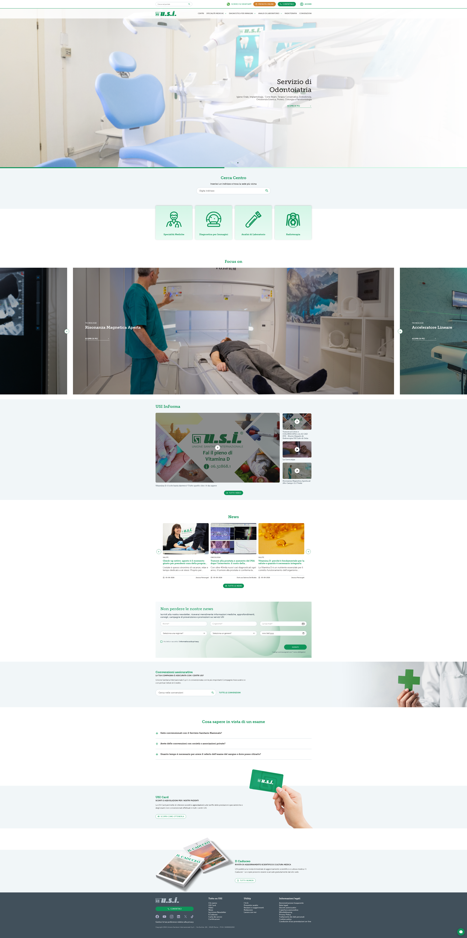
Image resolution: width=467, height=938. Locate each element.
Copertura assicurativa (288, 910)
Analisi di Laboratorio (268, 13)
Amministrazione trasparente (291, 903)
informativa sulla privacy (189, 642)
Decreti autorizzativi (287, 908)
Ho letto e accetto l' (181, 642)
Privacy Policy (285, 914)
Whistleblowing (285, 912)
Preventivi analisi (251, 905)
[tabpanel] (233, 88)
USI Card (212, 905)
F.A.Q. (246, 903)
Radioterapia (291, 13)
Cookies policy (285, 919)
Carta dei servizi (215, 917)
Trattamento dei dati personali (291, 917)
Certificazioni (214, 919)
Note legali (283, 905)
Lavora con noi (250, 912)
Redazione (248, 910)
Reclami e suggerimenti (254, 908)
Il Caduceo (212, 914)
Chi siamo (212, 903)
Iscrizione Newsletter (217, 912)
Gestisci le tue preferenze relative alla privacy (175, 922)
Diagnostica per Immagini (241, 13)
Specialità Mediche (215, 13)
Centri (201, 13)
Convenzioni (305, 13)
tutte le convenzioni (230, 693)
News (210, 910)
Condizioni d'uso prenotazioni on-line (295, 921)
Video (210, 908)
